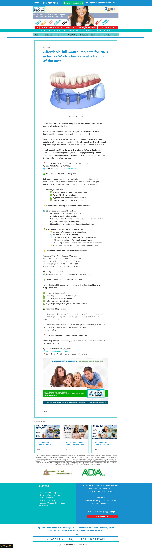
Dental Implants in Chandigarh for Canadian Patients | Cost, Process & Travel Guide (103, 443)
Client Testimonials (105, 455)
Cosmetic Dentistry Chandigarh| (55, 459)
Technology (74, 457)
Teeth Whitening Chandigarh (85, 461)
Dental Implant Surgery (48, 493)
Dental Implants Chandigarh (99, 457)
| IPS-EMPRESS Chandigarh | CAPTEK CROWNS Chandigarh (82, 464)
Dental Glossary (84, 457)
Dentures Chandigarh (102, 461)
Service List (72, 455)
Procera (113, 463)
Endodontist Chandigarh (94, 459)
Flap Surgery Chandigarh (85, 463)
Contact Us (46, 457)
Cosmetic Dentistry (47, 500)
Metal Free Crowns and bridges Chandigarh (62, 461)
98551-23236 (109, 511)
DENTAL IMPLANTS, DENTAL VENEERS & (57, 31)
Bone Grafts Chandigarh (102, 463)
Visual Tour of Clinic (92, 455)
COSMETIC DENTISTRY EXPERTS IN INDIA (93, 31)
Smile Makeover (46, 505)
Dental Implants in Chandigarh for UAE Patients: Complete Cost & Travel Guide (46, 443)
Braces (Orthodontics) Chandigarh (75, 459)
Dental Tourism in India (48, 455)
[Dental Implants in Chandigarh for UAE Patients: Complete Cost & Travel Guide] (47, 432)
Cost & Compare (46, 498)
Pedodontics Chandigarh (52, 463)
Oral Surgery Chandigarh (69, 463)
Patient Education (64, 457)
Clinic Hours (100, 497)
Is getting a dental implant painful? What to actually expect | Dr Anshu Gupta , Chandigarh (75, 443)
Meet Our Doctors (61, 455)
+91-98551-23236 (50, 3)
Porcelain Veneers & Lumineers (52, 503)
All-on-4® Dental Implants (50, 495)
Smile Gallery (81, 455)
